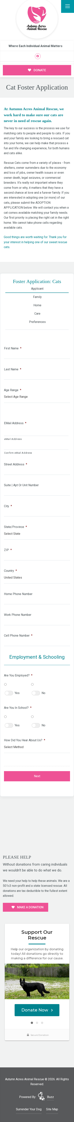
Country (10, 571)
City (8, 506)
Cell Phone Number (18, 635)
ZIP (8, 550)
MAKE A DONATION (29, 907)
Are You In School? (17, 708)
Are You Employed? (18, 675)
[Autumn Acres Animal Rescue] (37, 18)
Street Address (15, 464)
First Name (12, 348)
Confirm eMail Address (18, 453)
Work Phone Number (17, 615)
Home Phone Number (18, 594)
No (43, 693)
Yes (17, 693)
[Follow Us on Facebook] (38, 56)
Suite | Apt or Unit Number (21, 485)
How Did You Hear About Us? (24, 740)
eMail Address (15, 423)
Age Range (12, 390)
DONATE (39, 70)
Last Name (12, 369)
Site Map (52, 1109)
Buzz (50, 1097)
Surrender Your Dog (29, 1109)
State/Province (15, 527)
